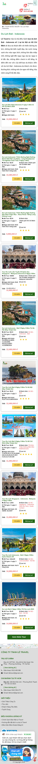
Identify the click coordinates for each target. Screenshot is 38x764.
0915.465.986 (28, 11)
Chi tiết (16, 123)
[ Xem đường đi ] (10, 667)
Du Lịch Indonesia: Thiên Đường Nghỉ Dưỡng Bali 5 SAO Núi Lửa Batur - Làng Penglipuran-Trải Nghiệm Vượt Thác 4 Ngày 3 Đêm (18, 158)
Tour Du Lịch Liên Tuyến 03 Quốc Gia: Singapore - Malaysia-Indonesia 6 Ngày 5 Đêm (18, 272)
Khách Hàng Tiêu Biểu (9, 707)
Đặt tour (28, 123)
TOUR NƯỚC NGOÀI (12, 26)
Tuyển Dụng (6, 709)
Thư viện (5, 704)
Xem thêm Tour (19, 637)
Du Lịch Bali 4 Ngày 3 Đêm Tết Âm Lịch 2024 (18, 609)
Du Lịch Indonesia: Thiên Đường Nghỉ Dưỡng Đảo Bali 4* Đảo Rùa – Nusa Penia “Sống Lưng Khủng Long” (19, 214)
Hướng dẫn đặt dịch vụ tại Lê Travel (14, 722)
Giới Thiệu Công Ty (8, 701)
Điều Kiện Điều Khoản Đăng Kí (12, 725)
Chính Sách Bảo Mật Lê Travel (12, 720)
